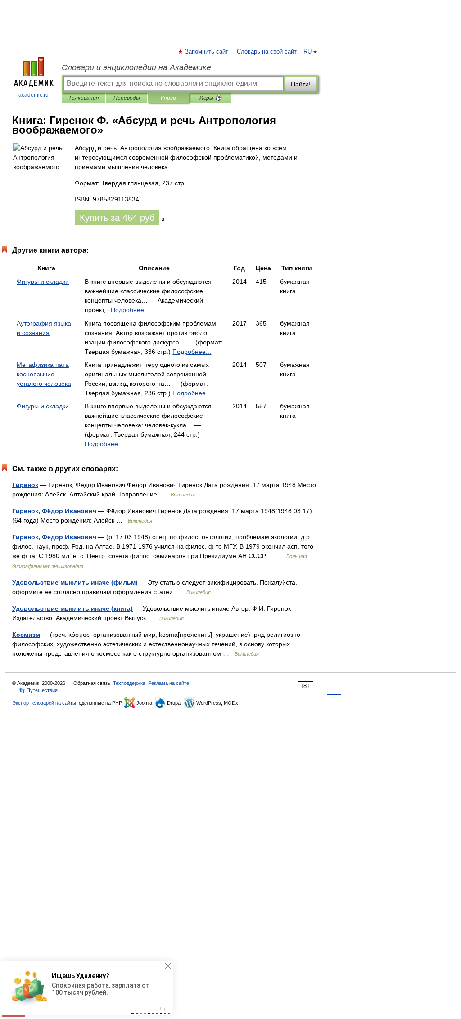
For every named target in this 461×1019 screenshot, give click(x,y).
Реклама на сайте (168, 683)
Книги (168, 98)
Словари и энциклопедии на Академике (136, 67)
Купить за (117, 218)
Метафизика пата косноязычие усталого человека (44, 374)
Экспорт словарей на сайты (44, 703)
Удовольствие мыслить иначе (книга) (72, 608)
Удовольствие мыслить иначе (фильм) (75, 582)
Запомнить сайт (207, 52)
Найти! (301, 84)
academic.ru (33, 95)
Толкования (83, 98)
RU (307, 52)
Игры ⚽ (210, 98)
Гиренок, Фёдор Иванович (54, 510)
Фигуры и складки (43, 281)
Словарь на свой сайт (267, 52)
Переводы (126, 98)
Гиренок (25, 484)
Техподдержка (129, 683)
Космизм (26, 634)
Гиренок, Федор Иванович (54, 537)
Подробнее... (130, 309)
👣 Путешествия (38, 690)
